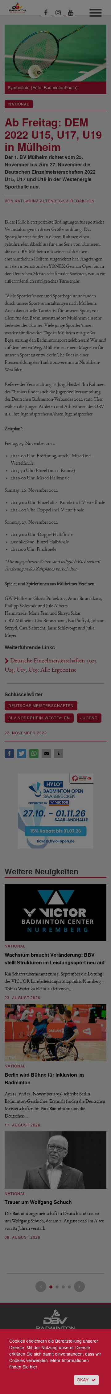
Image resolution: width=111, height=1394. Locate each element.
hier (33, 1367)
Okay (82, 1380)
